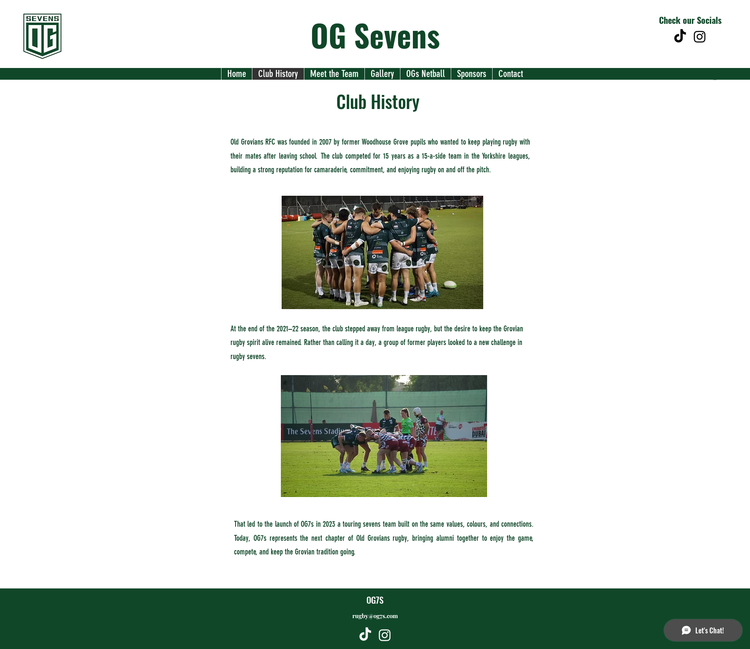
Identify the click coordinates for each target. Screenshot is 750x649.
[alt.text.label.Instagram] (699, 37)
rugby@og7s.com (375, 616)
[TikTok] (680, 37)
